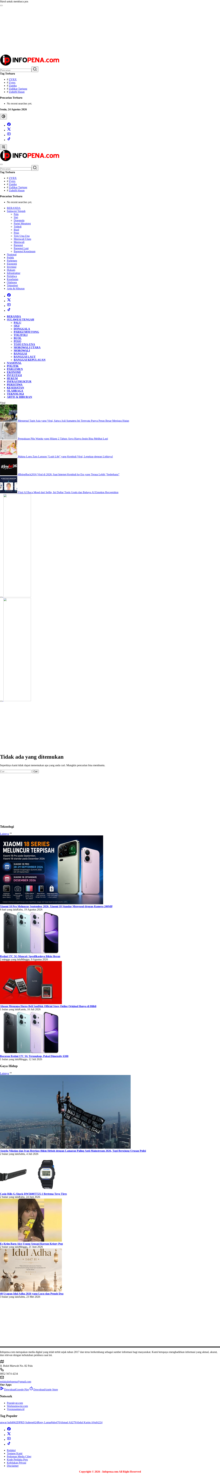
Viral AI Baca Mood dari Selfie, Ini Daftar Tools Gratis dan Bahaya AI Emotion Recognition (68, 492)
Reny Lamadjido (49, 1422)
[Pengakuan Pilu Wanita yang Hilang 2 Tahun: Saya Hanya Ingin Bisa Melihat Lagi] (9, 438)
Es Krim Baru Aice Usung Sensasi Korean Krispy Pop (31, 1243)
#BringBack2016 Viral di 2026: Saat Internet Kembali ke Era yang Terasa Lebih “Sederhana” (68, 474)
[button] (34, 69)
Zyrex (12, 82)
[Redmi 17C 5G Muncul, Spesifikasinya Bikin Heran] (31, 953)
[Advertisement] (103, 30)
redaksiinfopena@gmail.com (15, 1381)
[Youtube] (9, 135)
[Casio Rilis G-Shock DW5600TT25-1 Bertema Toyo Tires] (31, 1190)
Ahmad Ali (68, 1422)
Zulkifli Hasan (17, 91)
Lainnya (4, 833)
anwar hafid (8, 1422)
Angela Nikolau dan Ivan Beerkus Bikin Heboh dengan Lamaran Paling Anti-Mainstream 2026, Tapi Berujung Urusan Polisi (73, 1150)
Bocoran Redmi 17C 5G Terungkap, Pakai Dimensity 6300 (34, 1056)
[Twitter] (9, 130)
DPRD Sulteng (27, 1422)
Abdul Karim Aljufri (89, 1422)
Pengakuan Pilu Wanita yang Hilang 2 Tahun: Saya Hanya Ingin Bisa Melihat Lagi (63, 438)
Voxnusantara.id (15, 1409)
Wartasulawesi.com (17, 1406)
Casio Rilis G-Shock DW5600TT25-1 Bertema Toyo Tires (33, 1193)
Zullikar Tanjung (18, 88)
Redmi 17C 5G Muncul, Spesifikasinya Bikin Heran (30, 956)
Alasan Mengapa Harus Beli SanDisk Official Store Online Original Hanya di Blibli (48, 1006)
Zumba (13, 85)
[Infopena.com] (29, 64)
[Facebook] (9, 125)
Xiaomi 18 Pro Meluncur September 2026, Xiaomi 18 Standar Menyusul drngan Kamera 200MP (56, 906)
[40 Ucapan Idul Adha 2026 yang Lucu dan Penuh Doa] (31, 1290)
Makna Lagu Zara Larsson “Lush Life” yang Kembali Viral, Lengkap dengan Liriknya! (65, 456)
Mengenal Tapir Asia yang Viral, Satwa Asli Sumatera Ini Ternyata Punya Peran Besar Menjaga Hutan (73, 420)
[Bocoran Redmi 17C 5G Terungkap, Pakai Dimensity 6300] (31, 1053)
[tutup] (1, 597)
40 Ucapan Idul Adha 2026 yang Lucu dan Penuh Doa (31, 1293)
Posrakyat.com (15, 1402)
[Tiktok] (9, 139)
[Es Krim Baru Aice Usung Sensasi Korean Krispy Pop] (31, 1240)
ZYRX (13, 79)
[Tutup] (1, 5)
